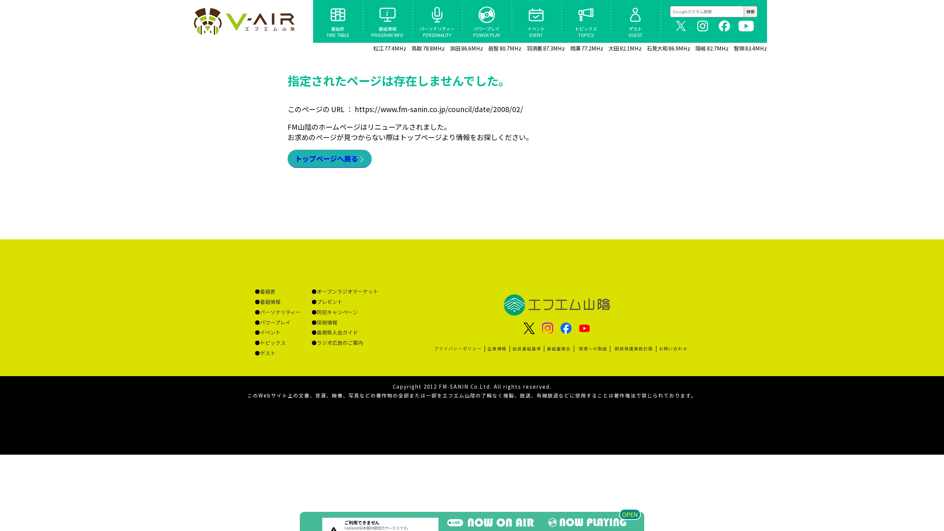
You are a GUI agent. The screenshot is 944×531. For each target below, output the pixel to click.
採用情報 (327, 322)
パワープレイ (275, 322)
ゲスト (267, 353)
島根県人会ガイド (337, 332)
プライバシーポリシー (458, 348)
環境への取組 (593, 348)
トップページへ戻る (326, 158)
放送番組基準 (527, 348)
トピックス (273, 342)
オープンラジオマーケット (347, 291)
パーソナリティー (280, 312)
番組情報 (270, 301)
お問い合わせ (673, 348)
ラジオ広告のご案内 (340, 342)
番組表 (267, 291)
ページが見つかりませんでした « (245, 21)
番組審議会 (559, 348)
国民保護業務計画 (634, 348)
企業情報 (497, 348)
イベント (270, 332)
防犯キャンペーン (337, 312)
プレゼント (330, 301)
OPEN (630, 514)
